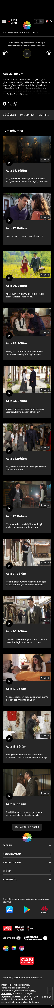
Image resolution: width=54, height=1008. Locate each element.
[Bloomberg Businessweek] (35, 938)
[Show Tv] (27, 25)
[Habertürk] (7, 928)
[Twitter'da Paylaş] (10, 104)
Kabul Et (46, 996)
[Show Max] (22, 948)
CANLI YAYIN (13, 21)
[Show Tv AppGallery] (44, 909)
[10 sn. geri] (5, 52)
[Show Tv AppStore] (9, 909)
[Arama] (50, 21)
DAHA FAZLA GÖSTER (27, 827)
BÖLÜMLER (9, 115)
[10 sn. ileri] (49, 52)
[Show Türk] (14, 948)
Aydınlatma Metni (11, 996)
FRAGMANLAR (27, 115)
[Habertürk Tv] (19, 928)
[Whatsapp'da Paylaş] (15, 104)
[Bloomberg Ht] (12, 938)
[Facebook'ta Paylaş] (4, 104)
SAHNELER (44, 115)
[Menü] (4, 21)
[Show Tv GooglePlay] (26, 909)
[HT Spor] (30, 928)
